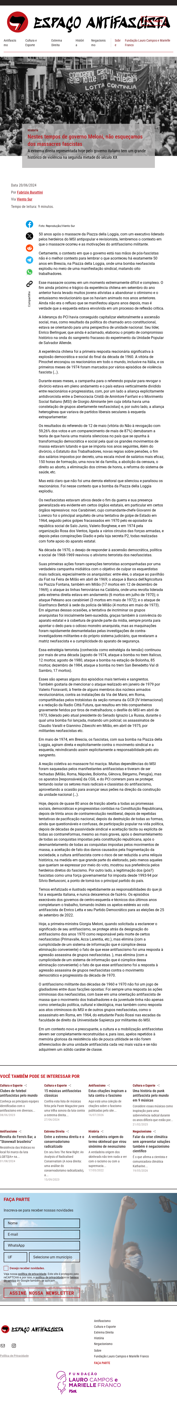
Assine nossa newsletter (41, 1293)
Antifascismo (97, 1085)
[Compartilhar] (25, 1085)
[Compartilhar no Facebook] (29, 224)
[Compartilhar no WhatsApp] (29, 272)
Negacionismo (142, 1131)
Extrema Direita (54, 1131)
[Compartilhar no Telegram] (29, 260)
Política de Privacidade (14, 1355)
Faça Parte (153, 21)
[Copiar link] (29, 284)
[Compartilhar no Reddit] (29, 248)
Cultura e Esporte (11, 1085)
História (33, 130)
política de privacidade (32, 1274)
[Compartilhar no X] (29, 236)
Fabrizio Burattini (30, 192)
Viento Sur (24, 199)
